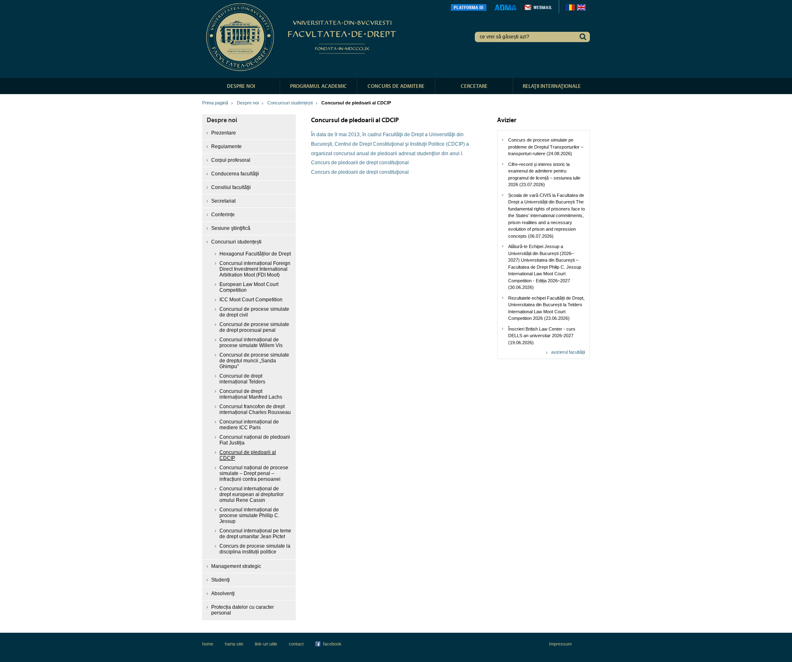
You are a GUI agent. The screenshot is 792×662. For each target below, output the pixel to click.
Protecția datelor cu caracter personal (242, 610)
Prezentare (223, 133)
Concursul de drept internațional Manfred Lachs (250, 394)
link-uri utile (266, 643)
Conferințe (223, 215)
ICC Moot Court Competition (251, 300)
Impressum (560, 643)
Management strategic (236, 566)
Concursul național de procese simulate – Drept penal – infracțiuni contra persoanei (253, 473)
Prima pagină (215, 102)
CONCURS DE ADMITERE (396, 86)
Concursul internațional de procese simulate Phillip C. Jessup (249, 515)
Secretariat (223, 201)
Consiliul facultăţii (231, 187)
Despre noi (248, 102)
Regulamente (226, 146)
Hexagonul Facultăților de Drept (255, 254)
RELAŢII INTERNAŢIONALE (552, 86)
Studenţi (220, 580)
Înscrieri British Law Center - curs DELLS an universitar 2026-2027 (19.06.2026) (541, 335)
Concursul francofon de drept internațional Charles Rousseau (255, 409)
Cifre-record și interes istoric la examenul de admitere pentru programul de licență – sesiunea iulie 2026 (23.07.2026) (544, 174)
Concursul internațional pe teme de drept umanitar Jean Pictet (255, 533)
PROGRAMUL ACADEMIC (318, 86)
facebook (332, 643)
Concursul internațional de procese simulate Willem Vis (251, 342)
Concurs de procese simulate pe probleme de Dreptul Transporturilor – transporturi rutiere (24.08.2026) (545, 146)
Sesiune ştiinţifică (230, 228)
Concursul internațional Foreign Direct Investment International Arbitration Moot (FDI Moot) (254, 269)
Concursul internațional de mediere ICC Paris (249, 424)
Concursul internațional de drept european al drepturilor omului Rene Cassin (251, 494)
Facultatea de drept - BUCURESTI (302, 37)
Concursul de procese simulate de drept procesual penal (254, 327)
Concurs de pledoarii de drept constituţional (360, 163)
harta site (234, 643)
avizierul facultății (568, 352)
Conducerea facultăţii (235, 174)
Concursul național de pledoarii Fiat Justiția (254, 440)
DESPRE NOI (241, 86)
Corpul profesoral (230, 160)
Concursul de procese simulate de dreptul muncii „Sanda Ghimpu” (254, 360)
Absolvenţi (223, 593)
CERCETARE (474, 86)
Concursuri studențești (290, 102)
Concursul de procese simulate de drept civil (254, 312)
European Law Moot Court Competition (248, 287)
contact (296, 643)
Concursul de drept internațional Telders (242, 379)
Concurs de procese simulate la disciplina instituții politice (254, 549)
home (207, 643)
